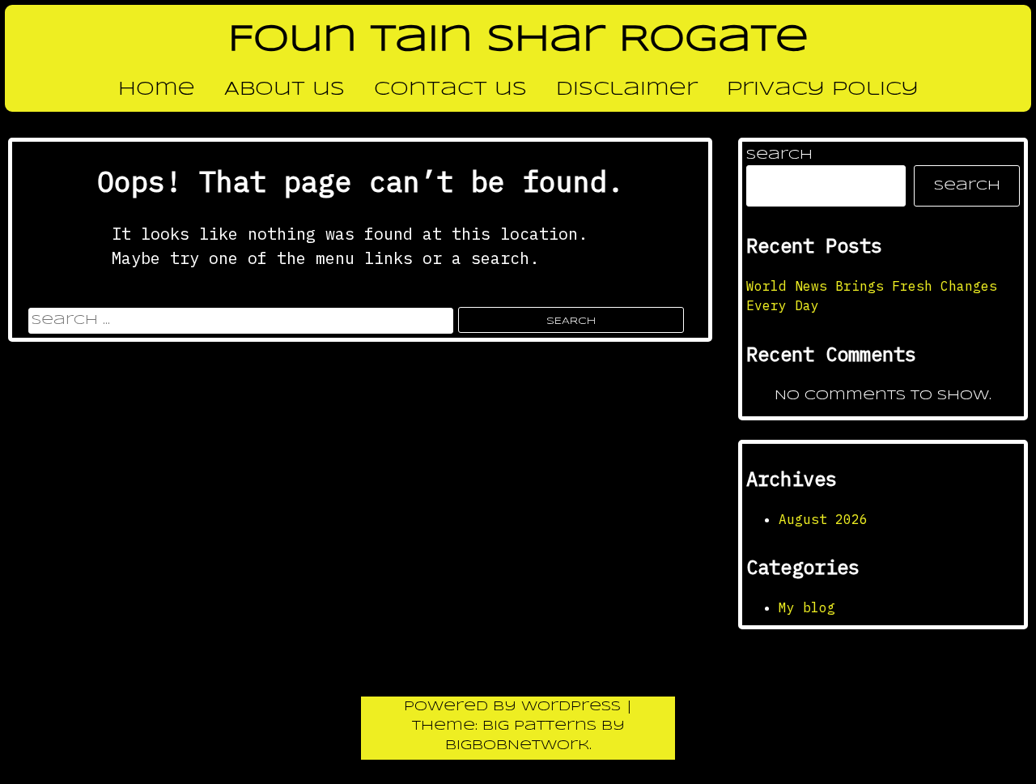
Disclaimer (627, 90)
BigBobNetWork (517, 745)
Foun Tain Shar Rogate (518, 40)
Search (779, 155)
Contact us (450, 90)
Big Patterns (539, 726)
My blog (807, 607)
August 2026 (823, 519)
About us (284, 90)
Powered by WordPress (515, 707)
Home (156, 90)
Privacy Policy (823, 90)
